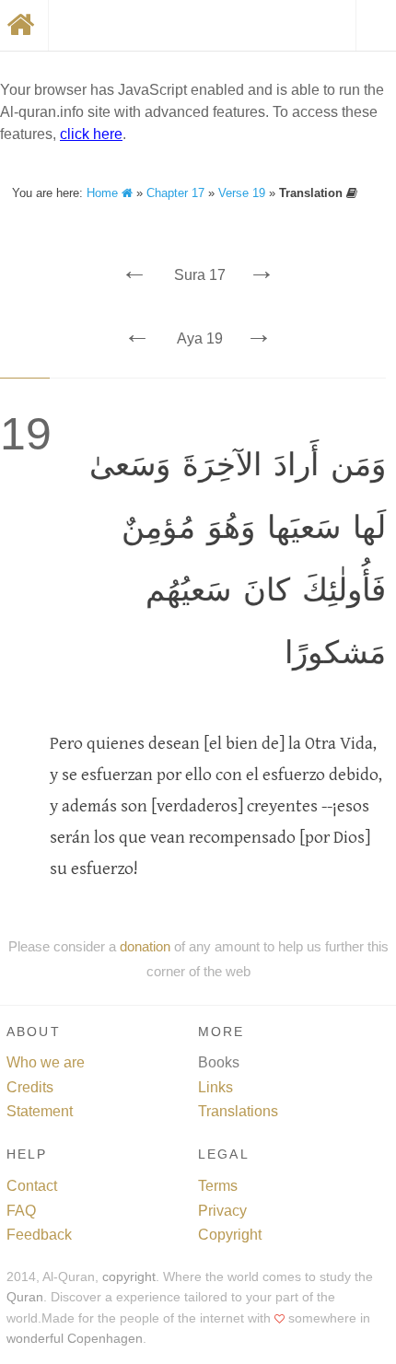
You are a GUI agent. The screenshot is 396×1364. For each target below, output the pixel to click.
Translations (238, 1111)
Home (104, 193)
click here (91, 134)
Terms (218, 1186)
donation (145, 946)
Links (215, 1087)
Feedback (39, 1234)
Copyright (230, 1234)
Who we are (45, 1062)
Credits (29, 1087)
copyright (129, 1277)
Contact (31, 1186)
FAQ (21, 1210)
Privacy (222, 1210)
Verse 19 (241, 193)
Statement (39, 1111)
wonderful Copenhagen (74, 1339)
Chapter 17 (175, 193)
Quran (24, 1297)
